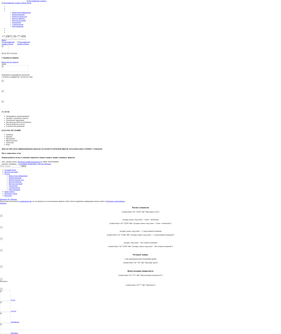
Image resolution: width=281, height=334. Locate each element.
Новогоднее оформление (21, 12)
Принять (3, 203)
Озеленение (16, 22)
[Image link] (15, 71)
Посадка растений (19, 20)
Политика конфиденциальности (30, 162)
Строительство (17, 24)
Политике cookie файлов (115, 201)
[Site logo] (14, 3)
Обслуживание (17, 26)
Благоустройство (18, 18)
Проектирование (18, 14)
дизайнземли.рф (25, 201)
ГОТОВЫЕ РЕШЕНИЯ (27, 164)
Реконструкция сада (19, 16)
